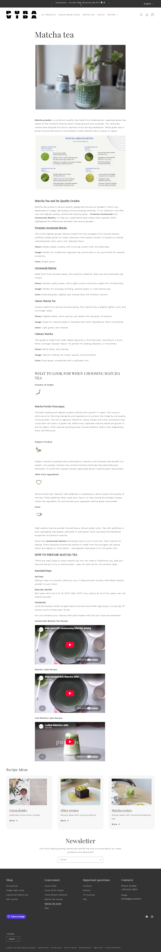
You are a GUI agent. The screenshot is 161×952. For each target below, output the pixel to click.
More (12, 820)
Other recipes (70, 810)
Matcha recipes (122, 810)
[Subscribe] (100, 860)
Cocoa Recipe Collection (56, 895)
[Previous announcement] (51, 3)
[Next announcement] (109, 3)
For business (89, 895)
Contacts (87, 886)
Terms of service (70, 947)
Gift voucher (12, 899)
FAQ (85, 899)
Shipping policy (85, 947)
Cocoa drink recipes (54, 890)
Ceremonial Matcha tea (17, 895)
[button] (112, 14)
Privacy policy (56, 947)
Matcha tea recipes (54, 899)
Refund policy (43, 947)
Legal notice (98, 947)
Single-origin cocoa (15, 890)
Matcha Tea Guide (53, 903)
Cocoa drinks (18, 810)
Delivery (86, 890)
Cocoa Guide (50, 886)
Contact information (113, 947)
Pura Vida (16, 947)
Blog (46, 908)
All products (12, 886)
